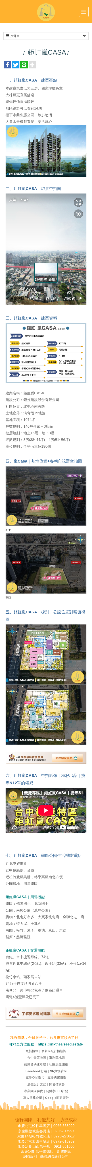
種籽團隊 (46, 12)
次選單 (14, 36)
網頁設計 (30, 1156)
